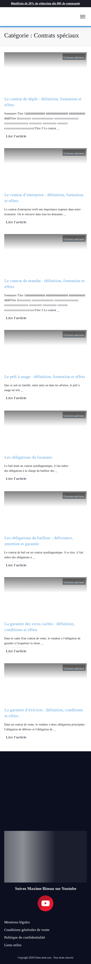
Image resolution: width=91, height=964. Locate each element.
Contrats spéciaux (74, 57)
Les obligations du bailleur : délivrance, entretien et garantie (45, 530)
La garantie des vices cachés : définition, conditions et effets (45, 616)
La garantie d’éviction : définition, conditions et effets (45, 702)
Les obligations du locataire (45, 447)
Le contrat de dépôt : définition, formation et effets (45, 96)
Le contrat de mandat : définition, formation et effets (45, 277)
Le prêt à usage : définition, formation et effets (45, 366)
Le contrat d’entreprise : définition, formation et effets (45, 187)
